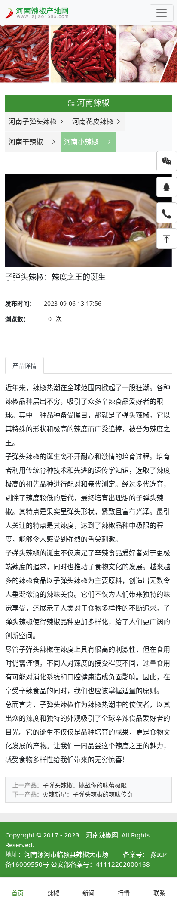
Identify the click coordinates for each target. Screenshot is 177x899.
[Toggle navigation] (162, 13)
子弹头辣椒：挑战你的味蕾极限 (85, 785)
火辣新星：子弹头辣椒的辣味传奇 (88, 794)
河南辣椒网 (102, 835)
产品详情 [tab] (24, 365)
